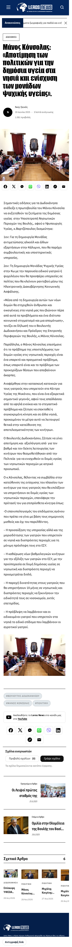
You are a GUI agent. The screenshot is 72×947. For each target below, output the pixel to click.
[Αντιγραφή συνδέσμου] (55, 186)
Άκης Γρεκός (21, 107)
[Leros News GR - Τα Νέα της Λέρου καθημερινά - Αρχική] (34, 7)
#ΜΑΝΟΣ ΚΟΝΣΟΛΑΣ (17, 703)
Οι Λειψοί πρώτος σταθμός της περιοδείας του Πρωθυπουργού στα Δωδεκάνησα (23, 793)
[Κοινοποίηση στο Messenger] (22, 186)
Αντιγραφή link (14, 942)
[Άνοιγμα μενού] (8, 7)
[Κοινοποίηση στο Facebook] (5, 186)
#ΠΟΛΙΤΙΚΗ (41, 703)
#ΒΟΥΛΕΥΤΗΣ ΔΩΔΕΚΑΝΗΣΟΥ (22, 696)
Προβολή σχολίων (22, 759)
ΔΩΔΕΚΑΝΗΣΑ (11, 37)
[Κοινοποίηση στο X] (13, 186)
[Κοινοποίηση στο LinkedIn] (47, 186)
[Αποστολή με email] (63, 186)
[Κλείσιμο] (65, 23)
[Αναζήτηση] (62, 7)
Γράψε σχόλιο (52, 759)
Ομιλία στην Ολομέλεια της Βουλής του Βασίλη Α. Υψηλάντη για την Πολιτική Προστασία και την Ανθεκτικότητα (48, 826)
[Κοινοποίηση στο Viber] (38, 186)
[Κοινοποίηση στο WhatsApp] (30, 186)
